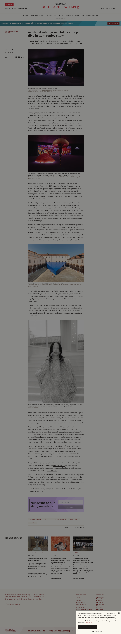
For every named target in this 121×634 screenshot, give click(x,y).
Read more (89, 623)
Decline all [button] (108, 627)
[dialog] (98, 622)
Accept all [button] (87, 627)
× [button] (119, 613)
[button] (98, 631)
